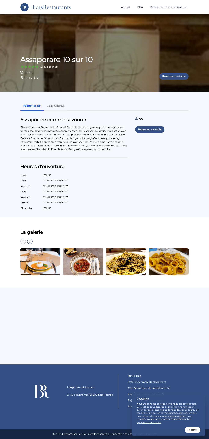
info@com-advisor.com (81, 387)
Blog (140, 7)
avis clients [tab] (56, 106)
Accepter (192, 429)
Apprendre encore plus (149, 422)
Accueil (125, 7)
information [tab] (32, 106)
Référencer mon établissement (169, 7)
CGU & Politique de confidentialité (149, 388)
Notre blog (134, 375)
